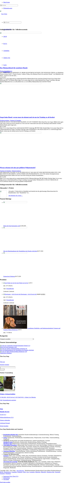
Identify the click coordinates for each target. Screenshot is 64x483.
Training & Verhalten (15, 120)
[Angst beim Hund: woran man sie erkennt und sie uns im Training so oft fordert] (20, 83)
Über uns (2, 362)
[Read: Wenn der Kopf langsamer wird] (15, 202)
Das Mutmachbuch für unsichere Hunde (14, 68)
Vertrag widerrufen (5, 420)
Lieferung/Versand (5, 423)
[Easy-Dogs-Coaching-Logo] (3, 14)
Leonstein (32, 472)
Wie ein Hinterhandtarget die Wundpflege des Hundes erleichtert (20, 251)
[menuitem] (33, 2)
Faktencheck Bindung (9, 276)
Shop (1, 409)
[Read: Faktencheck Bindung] (15, 253)
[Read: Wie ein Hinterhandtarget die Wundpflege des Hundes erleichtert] (15, 228)
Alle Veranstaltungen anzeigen (8, 400)
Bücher (2, 71)
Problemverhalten (4, 120)
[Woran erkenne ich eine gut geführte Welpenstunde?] (20, 133)
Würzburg (8, 473)
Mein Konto (6, 2)
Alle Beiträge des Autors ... (15, 195)
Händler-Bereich (4, 411)
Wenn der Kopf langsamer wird (11, 226)
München (37, 472)
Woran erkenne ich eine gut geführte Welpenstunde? (18, 167)
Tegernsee (57, 472)
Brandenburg (7, 472)
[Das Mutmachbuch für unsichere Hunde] (20, 33)
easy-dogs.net (20, 470)
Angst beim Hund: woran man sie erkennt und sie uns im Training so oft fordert (27, 117)
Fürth (24, 472)
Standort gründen (4, 364)
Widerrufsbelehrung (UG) (7, 417)
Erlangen (19, 472)
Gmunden (14, 472)
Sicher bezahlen (4, 426)
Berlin (1, 472)
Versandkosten (10, 288)
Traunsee (2, 473)
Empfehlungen (8, 71)
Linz (27, 472)
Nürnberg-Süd (50, 472)
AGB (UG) (3, 414)
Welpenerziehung (16, 171)
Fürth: (5, 437)
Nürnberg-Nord (8, 442)
